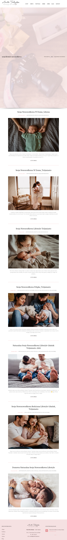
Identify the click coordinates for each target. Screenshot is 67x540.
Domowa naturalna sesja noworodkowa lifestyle (33, 467)
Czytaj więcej (33, 160)
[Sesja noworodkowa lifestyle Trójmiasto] (33, 251)
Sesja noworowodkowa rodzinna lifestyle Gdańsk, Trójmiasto (34, 407)
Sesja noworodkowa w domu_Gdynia (33, 112)
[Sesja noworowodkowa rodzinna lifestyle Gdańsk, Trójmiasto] (33, 432)
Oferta (3, 529)
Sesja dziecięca (34, 351)
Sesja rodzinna (53, 290)
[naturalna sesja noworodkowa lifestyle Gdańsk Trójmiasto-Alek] (33, 371)
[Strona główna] (11, 3)
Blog (3, 538)
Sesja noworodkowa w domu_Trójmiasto (33, 170)
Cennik (3, 534)
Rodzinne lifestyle (34, 290)
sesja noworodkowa (44, 115)
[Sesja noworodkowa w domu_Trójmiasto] (33, 193)
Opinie (3, 536)
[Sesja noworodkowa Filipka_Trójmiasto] (33, 310)
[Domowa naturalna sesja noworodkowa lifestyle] (33, 490)
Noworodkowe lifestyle (33, 115)
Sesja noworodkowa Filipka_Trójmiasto (33, 287)
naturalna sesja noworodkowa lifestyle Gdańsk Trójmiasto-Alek (33, 346)
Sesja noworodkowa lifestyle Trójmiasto (33, 228)
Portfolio (3, 531)
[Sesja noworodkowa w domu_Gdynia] (33, 135)
